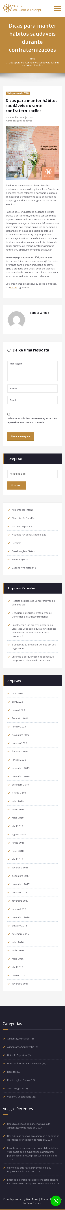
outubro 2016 (19, 925)
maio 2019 (18, 817)
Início (32, 58)
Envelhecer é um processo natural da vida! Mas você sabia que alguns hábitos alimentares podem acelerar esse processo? (33, 1151)
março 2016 (18, 975)
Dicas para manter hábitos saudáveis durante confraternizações (34, 64)
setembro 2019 (20, 784)
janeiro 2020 (19, 759)
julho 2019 (18, 801)
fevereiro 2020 (20, 751)
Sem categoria (20, 559)
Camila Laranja (18, 117)
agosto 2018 (19, 834)
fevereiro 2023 (20, 718)
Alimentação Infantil (23, 509)
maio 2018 (18, 851)
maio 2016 (18, 958)
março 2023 (18, 710)
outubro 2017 (19, 892)
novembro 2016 (21, 917)
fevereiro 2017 (20, 900)
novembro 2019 (21, 776)
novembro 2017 (21, 884)
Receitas (16, 543)
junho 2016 (18, 950)
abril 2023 (17, 701)
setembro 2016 (20, 933)
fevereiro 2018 (20, 867)
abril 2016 (17, 967)
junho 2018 (18, 842)
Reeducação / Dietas (23, 551)
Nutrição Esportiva (22, 526)
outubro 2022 (19, 743)
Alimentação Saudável (19, 120)
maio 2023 (18, 693)
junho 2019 (18, 809)
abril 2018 (17, 859)
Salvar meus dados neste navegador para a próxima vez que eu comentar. (32, 420)
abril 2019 (17, 826)
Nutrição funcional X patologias (29, 534)
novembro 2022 (21, 734)
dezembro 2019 (21, 768)
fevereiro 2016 (20, 983)
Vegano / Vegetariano (24, 567)
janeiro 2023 (19, 726)
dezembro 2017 (21, 875)
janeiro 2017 (19, 909)
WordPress (32, 1199)
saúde (13, 287)
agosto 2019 (19, 793)
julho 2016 (18, 942)
